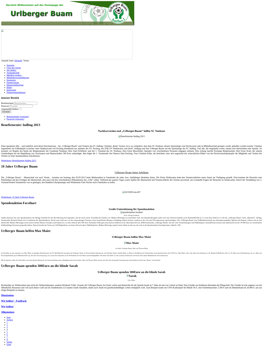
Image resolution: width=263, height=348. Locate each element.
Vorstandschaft (13, 73)
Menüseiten (7, 295)
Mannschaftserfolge (15, 85)
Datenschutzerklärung (16, 92)
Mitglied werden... (14, 75)
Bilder (9, 87)
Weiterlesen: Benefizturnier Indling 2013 (18, 160)
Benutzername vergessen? (18, 116)
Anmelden (6, 112)
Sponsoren (11, 80)
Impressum (11, 90)
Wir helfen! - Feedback (14, 300)
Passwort (5, 106)
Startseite (18, 60)
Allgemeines (7, 312)
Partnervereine (13, 82)
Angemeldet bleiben (9, 109)
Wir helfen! (11, 70)
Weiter (9, 342)
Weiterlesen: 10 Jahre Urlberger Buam (17, 197)
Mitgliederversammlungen (18, 77)
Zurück (10, 320)
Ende (9, 344)
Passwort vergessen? (15, 119)
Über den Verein (14, 68)
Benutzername (7, 103)
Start (9, 317)
